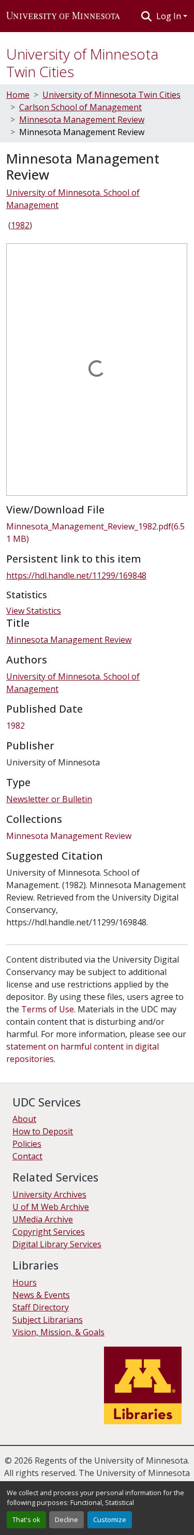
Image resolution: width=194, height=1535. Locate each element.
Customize (109, 1519)
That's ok (26, 1519)
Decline (66, 1519)
